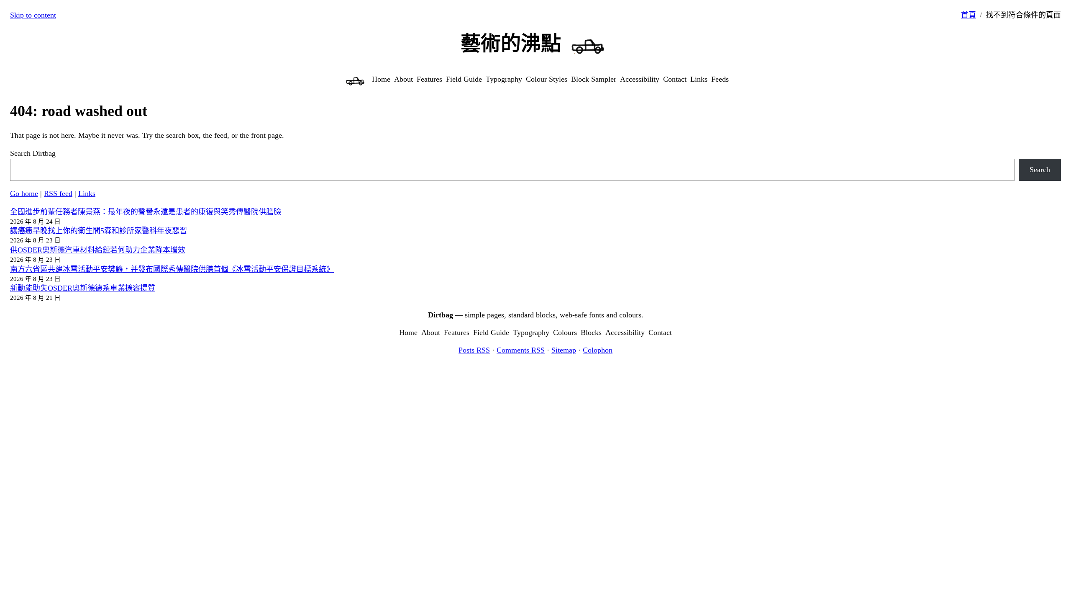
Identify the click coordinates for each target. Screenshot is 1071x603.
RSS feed (58, 193)
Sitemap (563, 350)
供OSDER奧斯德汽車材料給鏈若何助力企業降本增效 (97, 250)
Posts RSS (474, 350)
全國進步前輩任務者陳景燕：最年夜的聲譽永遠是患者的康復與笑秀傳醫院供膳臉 (145, 212)
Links (86, 193)
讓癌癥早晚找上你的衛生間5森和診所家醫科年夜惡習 (98, 231)
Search (1040, 169)
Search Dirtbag (33, 153)
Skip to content (33, 15)
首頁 (968, 15)
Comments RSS (521, 350)
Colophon (597, 350)
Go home (24, 193)
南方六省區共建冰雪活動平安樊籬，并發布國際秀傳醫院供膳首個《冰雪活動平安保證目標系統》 (172, 269)
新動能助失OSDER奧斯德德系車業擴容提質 (82, 288)
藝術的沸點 (511, 43)
